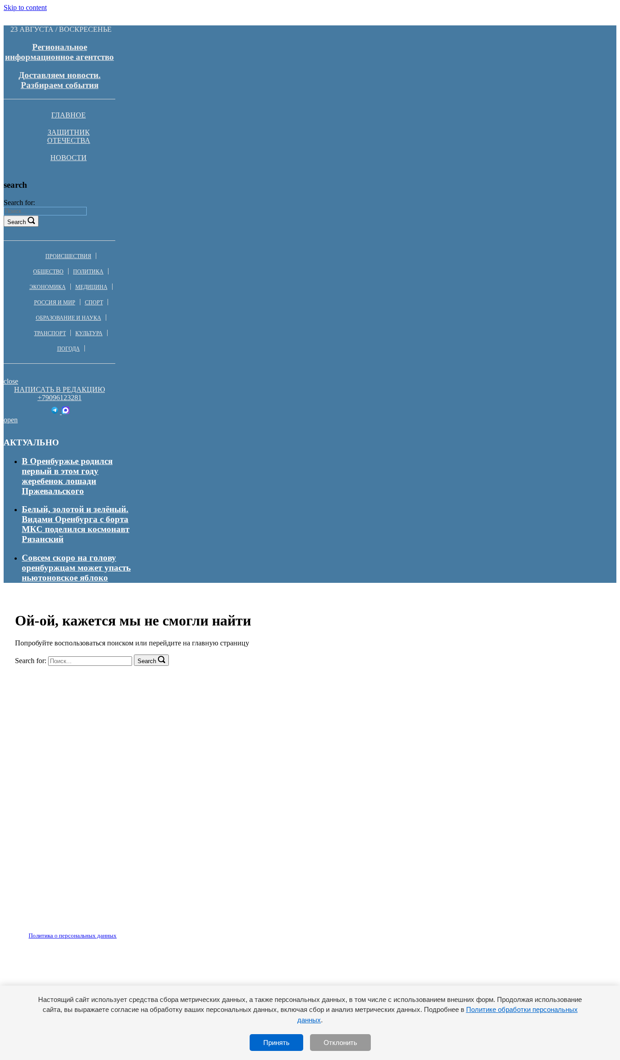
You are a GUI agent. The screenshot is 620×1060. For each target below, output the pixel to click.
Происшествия (68, 256)
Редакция (65, 930)
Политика (88, 272)
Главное (68, 115)
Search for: (19, 202)
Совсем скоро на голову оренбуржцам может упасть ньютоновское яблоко (76, 567)
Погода (68, 349)
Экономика (48, 287)
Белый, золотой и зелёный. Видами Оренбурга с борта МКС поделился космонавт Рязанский (75, 524)
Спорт (94, 302)
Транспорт (50, 333)
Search (16, 222)
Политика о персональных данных (73, 935)
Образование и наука (68, 318)
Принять (276, 1042)
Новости (68, 157)
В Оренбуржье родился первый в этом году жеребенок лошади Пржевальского (67, 476)
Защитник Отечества (68, 136)
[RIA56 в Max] (65, 411)
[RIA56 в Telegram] (55, 411)
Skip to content (25, 7)
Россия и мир (54, 302)
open (11, 420)
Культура (89, 333)
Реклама (108, 930)
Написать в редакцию (59, 389)
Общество (48, 272)
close (11, 381)
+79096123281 (60, 397)
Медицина (91, 287)
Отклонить (340, 1042)
